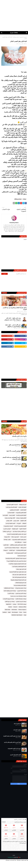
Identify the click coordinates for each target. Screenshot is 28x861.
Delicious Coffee (22, 607)
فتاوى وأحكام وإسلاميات (21, 550)
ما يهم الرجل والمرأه (22, 555)
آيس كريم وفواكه (22, 504)
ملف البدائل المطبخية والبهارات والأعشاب (17, 563)
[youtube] (7, 336)
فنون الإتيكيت (12, 550)
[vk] (7, 346)
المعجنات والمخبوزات (8, 526)
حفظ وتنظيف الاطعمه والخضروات (19, 539)
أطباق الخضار (23, 510)
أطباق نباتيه (5, 515)
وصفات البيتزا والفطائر (9, 588)
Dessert (15, 607)
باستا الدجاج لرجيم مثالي (15, 444)
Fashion (10, 607)
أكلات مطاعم (9, 520)
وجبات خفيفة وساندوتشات (20, 588)
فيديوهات (5, 550)
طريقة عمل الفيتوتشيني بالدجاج (13, 464)
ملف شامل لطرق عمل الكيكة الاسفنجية (18, 571)
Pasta (24, 612)
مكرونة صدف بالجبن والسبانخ (19, 436)
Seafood (4, 612)
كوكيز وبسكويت (10, 553)
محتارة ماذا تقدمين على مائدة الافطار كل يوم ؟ (16, 561)
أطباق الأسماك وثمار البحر (11, 507)
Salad (9, 612)
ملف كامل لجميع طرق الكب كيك (19, 577)
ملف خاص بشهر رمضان (21, 569)
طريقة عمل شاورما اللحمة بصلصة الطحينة (12, 736)
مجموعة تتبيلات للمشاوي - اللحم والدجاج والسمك (16, 558)
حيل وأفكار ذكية (18, 542)
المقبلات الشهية (23, 528)
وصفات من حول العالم (9, 601)
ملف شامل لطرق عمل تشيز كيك (19, 574)
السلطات (24, 523)
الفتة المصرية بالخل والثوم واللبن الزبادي (12, 742)
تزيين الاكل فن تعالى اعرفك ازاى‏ (19, 531)
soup (25, 615)
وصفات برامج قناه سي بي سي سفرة (18, 596)
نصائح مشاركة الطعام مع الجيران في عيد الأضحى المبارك (15, 308)
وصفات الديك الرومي (21, 590)
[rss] (20, 346)
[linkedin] (7, 343)
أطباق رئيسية (12, 515)
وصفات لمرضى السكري (21, 601)
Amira (25, 43)
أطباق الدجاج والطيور (14, 510)
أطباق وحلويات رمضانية (21, 518)
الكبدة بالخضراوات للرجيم (15, 754)
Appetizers (8, 604)
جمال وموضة (7, 536)
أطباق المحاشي (11, 512)
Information (14, 609)
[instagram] (20, 339)
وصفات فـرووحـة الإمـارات (8, 598)
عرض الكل (4, 292)
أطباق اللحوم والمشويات (21, 512)
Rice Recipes (15, 612)
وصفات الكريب (11, 593)
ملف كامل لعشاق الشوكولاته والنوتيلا (18, 580)
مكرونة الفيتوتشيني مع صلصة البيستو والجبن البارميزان (12, 458)
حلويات (24, 542)
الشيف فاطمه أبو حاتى (10, 523)
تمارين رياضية (23, 536)
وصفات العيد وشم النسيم (21, 593)
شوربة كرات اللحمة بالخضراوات (14, 748)
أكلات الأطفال (23, 520)
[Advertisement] (14, 15)
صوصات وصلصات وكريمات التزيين (12, 547)
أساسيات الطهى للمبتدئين (12, 504)
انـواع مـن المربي (7, 528)
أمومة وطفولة (15, 528)
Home (14, 855)
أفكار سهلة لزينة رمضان (10, 518)
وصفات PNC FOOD (22, 604)
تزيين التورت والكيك (7, 531)
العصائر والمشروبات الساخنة (20, 526)
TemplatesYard (10, 857)
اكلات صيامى (16, 520)
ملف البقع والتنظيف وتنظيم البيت (19, 566)
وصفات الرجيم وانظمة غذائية (10, 590)
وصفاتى (14, 604)
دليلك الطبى (6, 545)
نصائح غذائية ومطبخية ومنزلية (20, 585)
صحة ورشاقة (16, 37)
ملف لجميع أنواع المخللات (20, 582)
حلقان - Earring (7, 539)
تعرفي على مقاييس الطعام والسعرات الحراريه (16, 534)
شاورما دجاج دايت (17, 729)
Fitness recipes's (22, 609)
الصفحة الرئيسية (23, 37)
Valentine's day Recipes (17, 615)
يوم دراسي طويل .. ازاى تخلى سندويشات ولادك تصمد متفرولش (12, 319)
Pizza (20, 612)
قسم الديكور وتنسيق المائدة (20, 553)
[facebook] (20, 336)
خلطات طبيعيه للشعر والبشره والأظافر (18, 545)
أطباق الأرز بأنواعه (22, 507)
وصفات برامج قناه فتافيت (20, 598)
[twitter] (20, 343)
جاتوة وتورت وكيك (15, 536)
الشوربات (19, 523)
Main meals (7, 609)
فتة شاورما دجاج (17, 723)
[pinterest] (7, 339)
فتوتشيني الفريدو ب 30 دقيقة (13, 451)
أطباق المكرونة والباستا (21, 515)
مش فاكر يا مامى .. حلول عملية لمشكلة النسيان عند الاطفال (13, 325)
